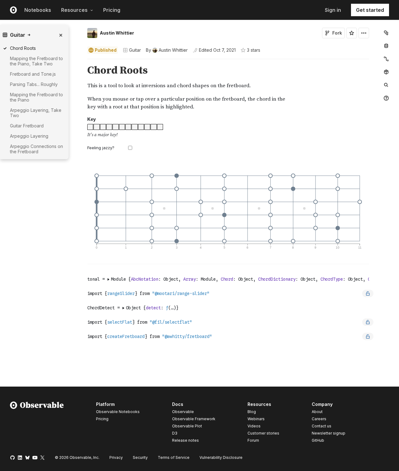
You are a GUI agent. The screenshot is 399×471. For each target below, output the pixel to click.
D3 (174, 433)
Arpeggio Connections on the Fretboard (36, 149)
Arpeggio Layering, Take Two (35, 112)
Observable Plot (187, 426)
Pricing (111, 10)
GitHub (318, 440)
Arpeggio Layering (29, 136)
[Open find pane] (386, 85)
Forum (253, 440)
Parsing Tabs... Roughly (34, 84)
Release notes (185, 440)
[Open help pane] (386, 98)
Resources (74, 10)
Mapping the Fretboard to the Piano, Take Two (36, 61)
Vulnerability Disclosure (221, 457)
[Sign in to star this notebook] (351, 33)
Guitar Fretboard (27, 125)
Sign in (333, 10)
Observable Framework (193, 418)
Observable (183, 411)
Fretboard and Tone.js (33, 74)
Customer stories (263, 433)
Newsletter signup (328, 433)
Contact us (321, 426)
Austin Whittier (117, 33)
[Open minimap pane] (386, 59)
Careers (319, 418)
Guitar (135, 50)
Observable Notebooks (118, 411)
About (317, 411)
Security (140, 457)
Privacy (116, 457)
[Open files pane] (386, 32)
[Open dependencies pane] (386, 72)
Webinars (256, 418)
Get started (370, 10)
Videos (254, 426)
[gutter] (56, 205)
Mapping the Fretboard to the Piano (36, 97)
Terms (174, 457)
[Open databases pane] (386, 45)
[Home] (37, 423)
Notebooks (37, 10)
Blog (252, 411)
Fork (337, 33)
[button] (80, 61)
